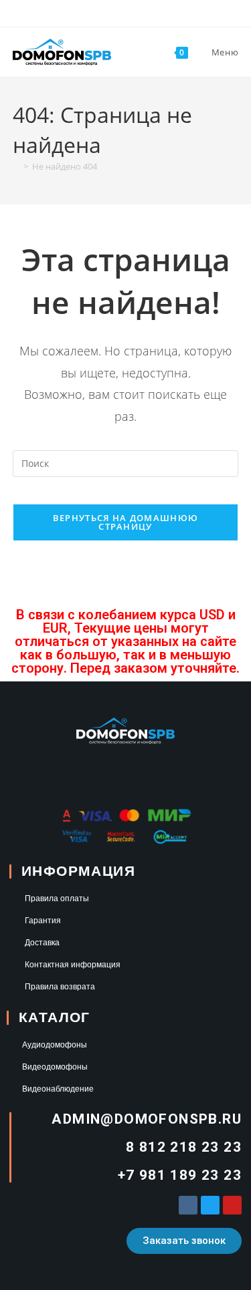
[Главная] (16, 166)
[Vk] (188, 1205)
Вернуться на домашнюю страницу (125, 522)
